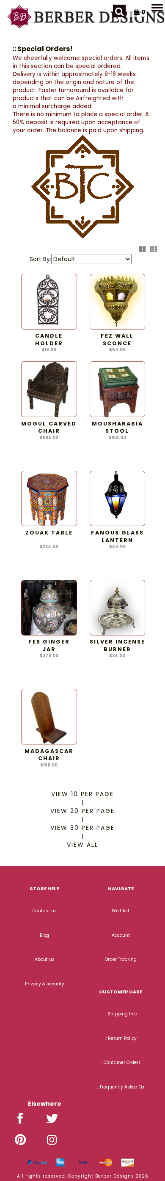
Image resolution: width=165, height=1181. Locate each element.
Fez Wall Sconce (117, 339)
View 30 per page (82, 828)
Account (121, 935)
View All (82, 844)
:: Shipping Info (120, 1014)
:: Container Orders (121, 1062)
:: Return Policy (121, 1038)
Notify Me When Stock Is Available (117, 451)
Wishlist (120, 911)
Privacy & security (44, 984)
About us (45, 959)
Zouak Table (49, 532)
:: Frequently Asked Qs (120, 1087)
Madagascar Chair (49, 754)
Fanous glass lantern (117, 536)
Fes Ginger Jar (49, 645)
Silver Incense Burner (117, 645)
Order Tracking (121, 959)
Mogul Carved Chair (49, 427)
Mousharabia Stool (117, 427)
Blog (44, 935)
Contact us (45, 911)
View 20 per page (82, 811)
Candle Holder (49, 339)
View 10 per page (82, 794)
